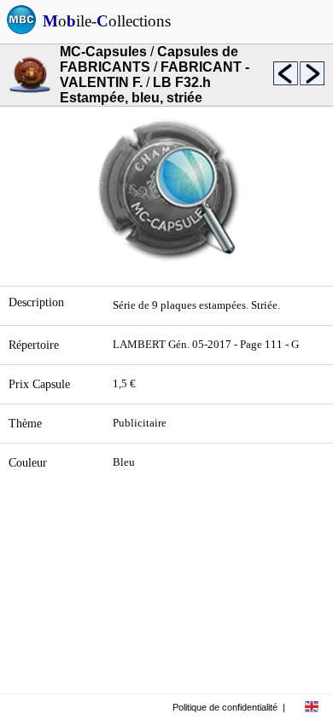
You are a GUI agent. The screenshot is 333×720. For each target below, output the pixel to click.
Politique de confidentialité (225, 707)
